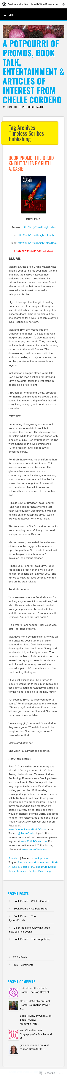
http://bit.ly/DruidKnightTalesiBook (37, 242)
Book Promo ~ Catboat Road (30, 908)
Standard (14, 858)
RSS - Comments (23, 964)
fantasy (22, 862)
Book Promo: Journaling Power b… (35, 1004)
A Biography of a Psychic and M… (36, 1034)
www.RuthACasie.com (34, 841)
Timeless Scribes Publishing (34, 871)
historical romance (39, 862)
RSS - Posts (20, 957)
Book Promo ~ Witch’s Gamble (32, 901)
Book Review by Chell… (34, 1015)
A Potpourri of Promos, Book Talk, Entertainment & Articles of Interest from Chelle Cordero (33, 71)
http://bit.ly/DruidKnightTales (39, 227)
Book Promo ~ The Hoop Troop (32, 939)
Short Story (27, 866)
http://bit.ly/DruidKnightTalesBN (36, 235)
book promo (41, 858)
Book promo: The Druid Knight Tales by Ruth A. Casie (31, 163)
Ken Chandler (28, 1030)
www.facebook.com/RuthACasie (27, 829)
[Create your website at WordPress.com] (33, 4)
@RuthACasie (26, 833)
